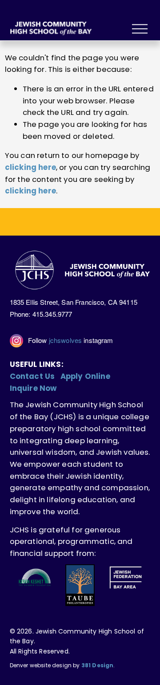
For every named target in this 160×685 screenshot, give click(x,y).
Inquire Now (33, 388)
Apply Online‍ (85, 376)
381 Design (97, 665)
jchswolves (65, 340)
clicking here (30, 167)
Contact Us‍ (32, 376)
